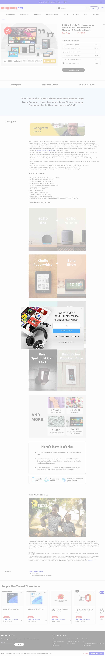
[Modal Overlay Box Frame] (52, 328)
